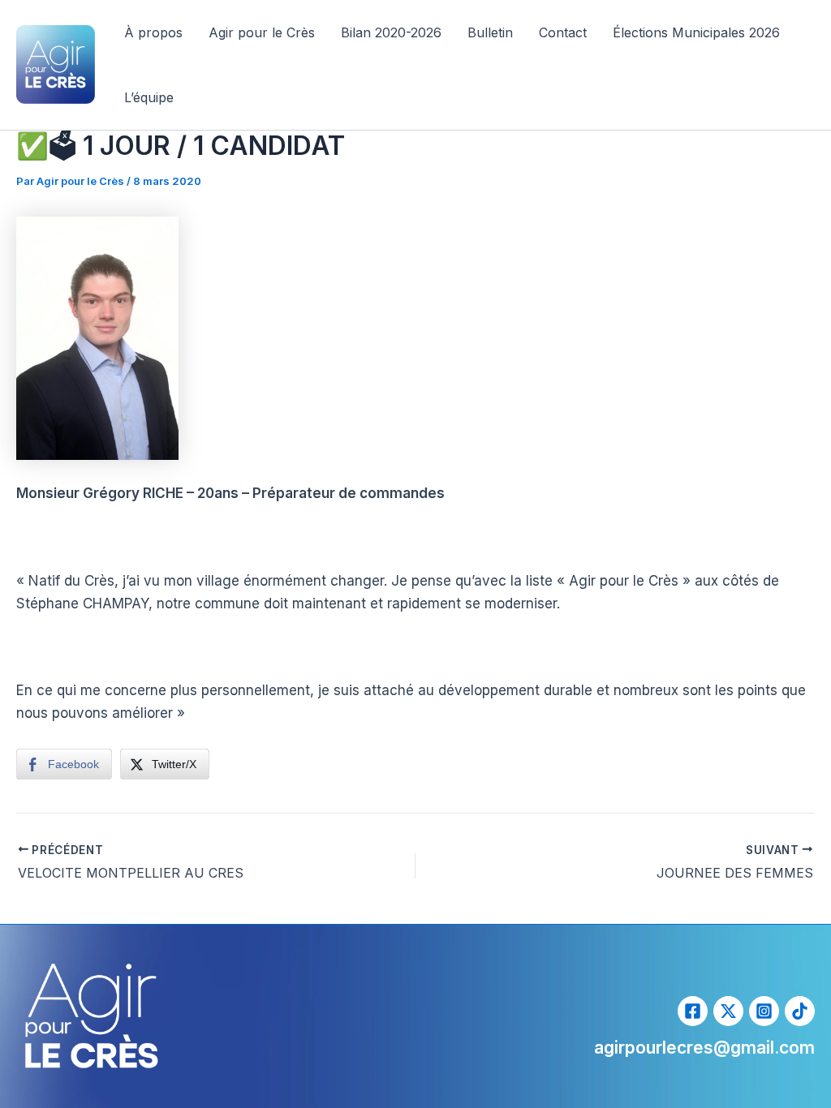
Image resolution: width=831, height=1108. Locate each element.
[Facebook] (693, 1011)
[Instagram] (764, 1011)
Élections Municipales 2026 (696, 32)
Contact (563, 32)
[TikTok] (800, 1011)
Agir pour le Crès (262, 32)
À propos (153, 32)
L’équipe (149, 97)
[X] (728, 1011)
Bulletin (490, 32)
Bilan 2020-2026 (391, 32)
